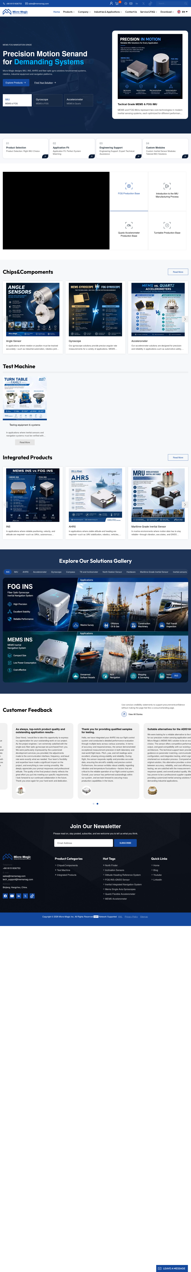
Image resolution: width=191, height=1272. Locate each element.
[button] (185, 319)
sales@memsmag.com (39, 3)
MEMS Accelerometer (116, 898)
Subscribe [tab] (125, 842)
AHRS (72, 526)
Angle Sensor (13, 340)
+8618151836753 (14, 3)
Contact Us (131, 11)
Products (67, 11)
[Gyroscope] (95, 309)
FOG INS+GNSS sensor (117, 879)
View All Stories (135, 714)
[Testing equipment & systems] (25, 398)
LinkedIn (157, 879)
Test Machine (63, 870)
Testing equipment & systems (25, 424)
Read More (178, 271)
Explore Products (14, 82)
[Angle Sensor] (32, 309)
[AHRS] (95, 494)
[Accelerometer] (158, 309)
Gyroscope (75, 340)
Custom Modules (155, 147)
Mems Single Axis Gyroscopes (120, 889)
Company (83, 11)
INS (8, 526)
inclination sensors (114, 870)
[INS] (32, 494)
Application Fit (61, 147)
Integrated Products (66, 874)
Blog (155, 870)
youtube (157, 874)
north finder (111, 865)
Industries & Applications (107, 11)
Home (56, 11)
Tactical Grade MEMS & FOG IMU (137, 104)
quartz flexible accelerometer (120, 894)
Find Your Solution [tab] (43, 82)
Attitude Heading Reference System (123, 874)
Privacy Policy (131, 916)
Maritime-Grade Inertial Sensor (148, 526)
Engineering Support (111, 147)
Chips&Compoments (67, 865)
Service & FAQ (147, 11)
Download (166, 11)
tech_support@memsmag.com (18, 879)
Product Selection (16, 147)
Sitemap (144, 916)
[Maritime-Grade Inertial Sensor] (158, 494)
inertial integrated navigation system (123, 884)
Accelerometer (139, 340)
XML (120, 916)
